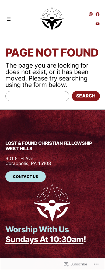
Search (86, 96)
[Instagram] (91, 14)
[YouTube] (97, 24)
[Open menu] (19, 19)
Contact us (25, 176)
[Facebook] (97, 14)
